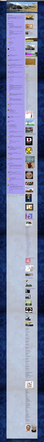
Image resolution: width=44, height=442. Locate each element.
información (26, 90)
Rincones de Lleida (27, 105)
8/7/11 (10, 150)
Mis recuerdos (28, 241)
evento (26, 86)
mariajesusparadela (11, 37)
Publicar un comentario (11, 192)
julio (27, 240)
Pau (25, 100)
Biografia (26, 76)
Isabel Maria (10, 120)
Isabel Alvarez (11, 130)
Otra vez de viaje (28, 248)
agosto (27, 239)
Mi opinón (26, 96)
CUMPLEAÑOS (10, 15)
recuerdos (26, 104)
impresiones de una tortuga (12, 152)
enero (27, 254)
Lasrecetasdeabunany (12, 177)
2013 (26, 233)
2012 (26, 234)
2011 (26, 235)
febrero (27, 253)
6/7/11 (10, 28)
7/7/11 (10, 138)
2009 (26, 256)
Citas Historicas (27, 80)
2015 (26, 231)
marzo (27, 252)
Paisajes (26, 99)
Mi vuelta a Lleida (28, 242)
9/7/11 (10, 160)
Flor (9, 41)
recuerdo (26, 103)
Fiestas (26, 87)
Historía (26, 89)
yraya (10, 54)
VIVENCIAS (10, 3)
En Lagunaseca (27, 85)
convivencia (26, 81)
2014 (26, 232)
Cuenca (26, 82)
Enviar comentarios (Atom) (14, 196)
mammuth (23, 440)
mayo (27, 250)
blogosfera (26, 77)
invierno (26, 91)
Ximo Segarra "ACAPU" (12, 124)
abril (27, 251)
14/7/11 (10, 175)
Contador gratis (26, 22)
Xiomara (10, 157)
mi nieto (26, 95)
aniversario (26, 75)
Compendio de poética (27, 43)
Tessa (10, 140)
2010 (26, 255)
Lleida (26, 94)
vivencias (26, 108)
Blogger (30, 440)
